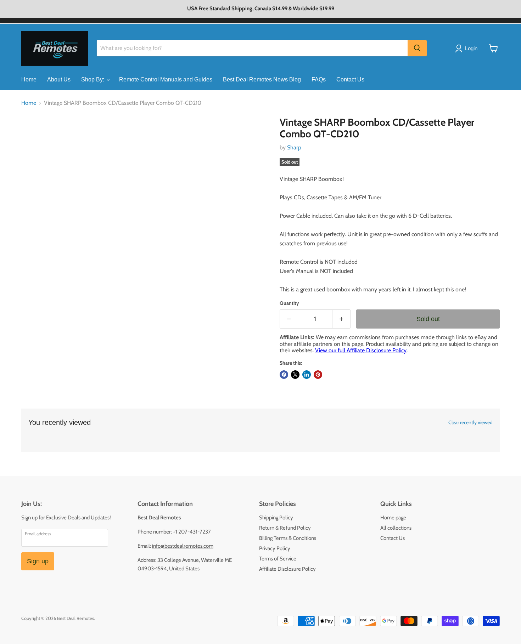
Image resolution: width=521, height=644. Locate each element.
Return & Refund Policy (285, 528)
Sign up (38, 561)
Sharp (294, 147)
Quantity (289, 303)
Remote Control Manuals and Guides (165, 79)
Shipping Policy (276, 517)
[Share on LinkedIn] (306, 374)
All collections (395, 528)
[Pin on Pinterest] (318, 374)
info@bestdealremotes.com (182, 546)
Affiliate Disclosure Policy (287, 569)
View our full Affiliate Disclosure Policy (361, 350)
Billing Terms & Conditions (287, 538)
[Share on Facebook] (284, 374)
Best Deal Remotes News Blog (262, 79)
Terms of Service (277, 558)
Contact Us (350, 79)
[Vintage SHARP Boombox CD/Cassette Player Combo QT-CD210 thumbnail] (35, 137)
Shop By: (93, 79)
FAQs (319, 79)
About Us (59, 79)
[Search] (417, 48)
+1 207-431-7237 (192, 532)
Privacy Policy (274, 548)
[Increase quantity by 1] (341, 319)
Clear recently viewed (470, 422)
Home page (393, 517)
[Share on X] (295, 374)
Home (29, 79)
